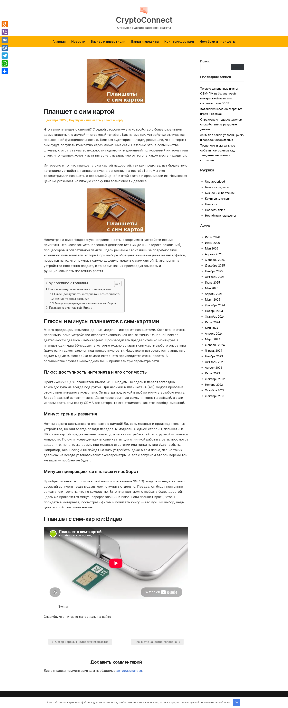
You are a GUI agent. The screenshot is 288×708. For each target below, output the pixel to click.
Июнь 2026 (212, 243)
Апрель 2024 (214, 333)
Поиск (205, 61)
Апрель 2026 (214, 254)
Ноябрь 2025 (214, 271)
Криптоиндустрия (179, 41)
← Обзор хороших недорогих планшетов (80, 641)
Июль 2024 (212, 322)
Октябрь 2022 (214, 390)
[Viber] (5, 32)
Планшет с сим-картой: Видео (70, 308)
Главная (59, 41)
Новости (78, 41)
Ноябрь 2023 (214, 356)
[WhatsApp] (5, 63)
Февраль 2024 (215, 345)
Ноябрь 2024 (214, 311)
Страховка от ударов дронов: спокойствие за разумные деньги (221, 124)
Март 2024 (212, 339)
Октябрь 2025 (215, 277)
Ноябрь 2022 (214, 384)
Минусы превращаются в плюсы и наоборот (85, 303)
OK (236, 702)
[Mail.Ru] (5, 48)
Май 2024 (211, 328)
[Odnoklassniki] (5, 24)
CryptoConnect (144, 20)
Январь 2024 (213, 350)
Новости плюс (215, 210)
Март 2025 (212, 299)
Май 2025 (211, 288)
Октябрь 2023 (215, 362)
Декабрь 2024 (215, 305)
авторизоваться (129, 671)
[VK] (5, 40)
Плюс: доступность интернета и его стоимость (87, 294)
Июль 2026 (212, 237)
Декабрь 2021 (214, 396)
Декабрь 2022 (215, 379)
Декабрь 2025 (215, 265)
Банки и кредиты (145, 41)
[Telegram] (5, 55)
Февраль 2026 (215, 260)
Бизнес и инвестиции (108, 41)
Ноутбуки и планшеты (217, 41)
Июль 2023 (212, 373)
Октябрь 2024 (215, 316)
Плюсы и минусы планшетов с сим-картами (79, 289)
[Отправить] (5, 71)
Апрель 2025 (214, 294)
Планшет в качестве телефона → (157, 641)
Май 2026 (211, 248)
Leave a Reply (113, 120)
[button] (115, 283)
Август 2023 (213, 367)
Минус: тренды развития (72, 298)
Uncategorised (215, 181)
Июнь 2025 (212, 282)
